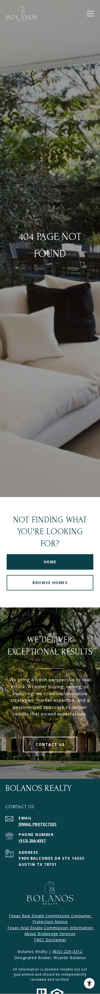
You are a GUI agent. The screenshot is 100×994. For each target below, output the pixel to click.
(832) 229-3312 (67, 951)
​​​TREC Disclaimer (50, 939)
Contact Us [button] (50, 744)
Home (50, 561)
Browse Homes (50, 582)
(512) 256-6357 (32, 840)
